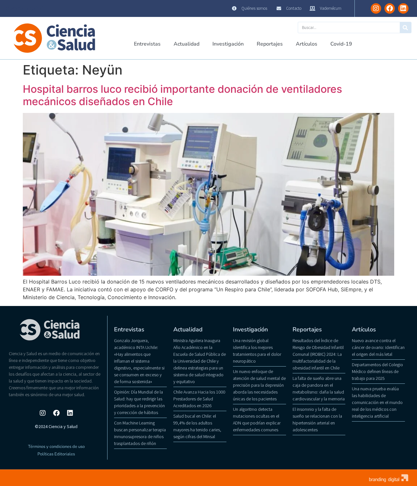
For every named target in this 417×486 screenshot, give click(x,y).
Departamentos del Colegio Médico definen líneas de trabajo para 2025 (377, 371)
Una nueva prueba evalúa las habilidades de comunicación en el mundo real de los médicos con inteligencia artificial (377, 402)
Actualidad (186, 44)
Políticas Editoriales (56, 454)
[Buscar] (405, 27)
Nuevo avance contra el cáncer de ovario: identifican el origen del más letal (378, 347)
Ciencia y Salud (25, 8)
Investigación (228, 44)
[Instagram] (376, 8)
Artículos (306, 44)
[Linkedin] (403, 8)
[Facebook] (389, 8)
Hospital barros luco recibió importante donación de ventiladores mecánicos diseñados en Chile (182, 95)
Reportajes (270, 44)
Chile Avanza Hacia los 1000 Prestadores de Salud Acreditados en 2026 (199, 399)
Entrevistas (147, 44)
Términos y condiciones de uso (56, 447)
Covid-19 (341, 44)
